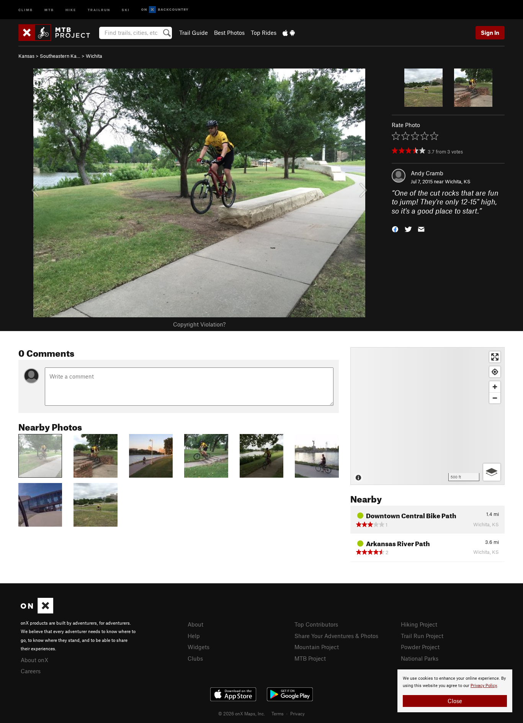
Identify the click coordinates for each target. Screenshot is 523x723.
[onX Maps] (37, 611)
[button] (395, 228)
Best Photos (229, 32)
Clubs (195, 658)
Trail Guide (193, 32)
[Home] (58, 32)
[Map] (427, 416)
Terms (277, 713)
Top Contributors (316, 624)
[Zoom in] (494, 386)
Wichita (94, 56)
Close (455, 700)
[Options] (491, 472)
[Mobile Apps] (289, 32)
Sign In (490, 32)
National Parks (419, 658)
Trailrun (99, 9)
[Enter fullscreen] (494, 356)
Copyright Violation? (199, 324)
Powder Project (420, 646)
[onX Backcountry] (165, 9)
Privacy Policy (484, 685)
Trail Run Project (422, 635)
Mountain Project (316, 646)
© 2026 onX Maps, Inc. (241, 713)
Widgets (198, 646)
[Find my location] (494, 371)
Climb (25, 9)
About (195, 624)
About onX (34, 659)
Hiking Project (419, 624)
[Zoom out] (494, 397)
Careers (31, 671)
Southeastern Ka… (60, 56)
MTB (49, 9)
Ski (126, 9)
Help (194, 635)
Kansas (26, 56)
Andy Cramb (427, 173)
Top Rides (263, 32)
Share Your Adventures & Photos (336, 635)
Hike (70, 9)
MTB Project (310, 658)
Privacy (297, 713)
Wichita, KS (458, 181)
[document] (455, 691)
